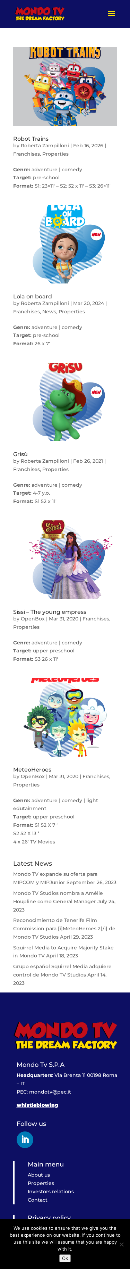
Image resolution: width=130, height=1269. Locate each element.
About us (39, 1175)
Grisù (20, 454)
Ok (65, 1258)
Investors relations (51, 1191)
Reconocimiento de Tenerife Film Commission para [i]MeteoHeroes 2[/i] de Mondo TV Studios (64, 928)
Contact (37, 1200)
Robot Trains (31, 138)
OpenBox (33, 619)
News (49, 311)
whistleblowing (37, 1105)
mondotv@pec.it (50, 1092)
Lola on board (32, 296)
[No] (121, 1244)
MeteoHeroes (32, 769)
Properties (55, 154)
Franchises (26, 154)
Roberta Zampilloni (45, 145)
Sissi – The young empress (49, 612)
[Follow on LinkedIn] (25, 1139)
